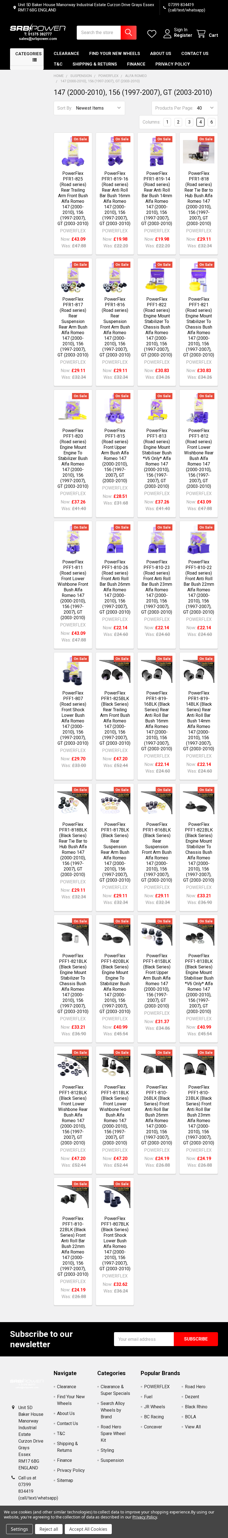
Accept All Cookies (88, 1529)
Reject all (48, 1529)
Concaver (153, 1426)
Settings (19, 1529)
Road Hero (195, 1386)
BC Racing (154, 1416)
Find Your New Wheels (114, 53)
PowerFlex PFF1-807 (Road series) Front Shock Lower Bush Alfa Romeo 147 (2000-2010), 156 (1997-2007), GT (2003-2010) (73, 718)
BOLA (190, 1416)
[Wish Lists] (153, 34)
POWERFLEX (157, 1386)
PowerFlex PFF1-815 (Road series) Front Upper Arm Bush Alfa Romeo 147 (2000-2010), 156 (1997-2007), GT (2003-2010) (115, 455)
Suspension (112, 1460)
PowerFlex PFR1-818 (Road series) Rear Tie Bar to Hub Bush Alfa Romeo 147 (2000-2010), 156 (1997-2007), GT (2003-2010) (198, 198)
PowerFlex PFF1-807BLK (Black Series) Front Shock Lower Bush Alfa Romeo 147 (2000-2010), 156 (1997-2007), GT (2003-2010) (115, 1243)
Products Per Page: (174, 108)
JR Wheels (154, 1406)
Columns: (151, 122)
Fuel (148, 1396)
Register (183, 35)
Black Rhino (196, 1406)
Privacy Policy (172, 64)
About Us (160, 53)
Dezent (192, 1396)
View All (193, 1426)
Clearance (66, 53)
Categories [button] (28, 53)
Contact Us (195, 53)
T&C (58, 64)
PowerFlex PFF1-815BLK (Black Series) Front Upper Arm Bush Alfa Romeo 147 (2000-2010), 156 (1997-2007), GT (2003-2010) (157, 981)
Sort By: (64, 108)
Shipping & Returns (95, 64)
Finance (136, 64)
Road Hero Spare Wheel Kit (113, 1433)
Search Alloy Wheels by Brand (113, 1410)
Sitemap (65, 1480)
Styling (107, 1450)
